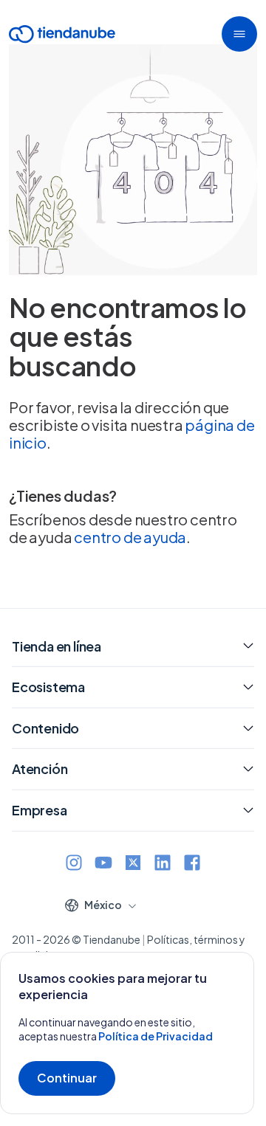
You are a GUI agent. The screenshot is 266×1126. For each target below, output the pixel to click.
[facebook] (192, 864)
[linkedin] (162, 864)
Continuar (67, 1077)
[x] (133, 864)
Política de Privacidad (155, 1036)
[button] (239, 34)
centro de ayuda (130, 537)
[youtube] (103, 864)
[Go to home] (62, 36)
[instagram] (74, 864)
